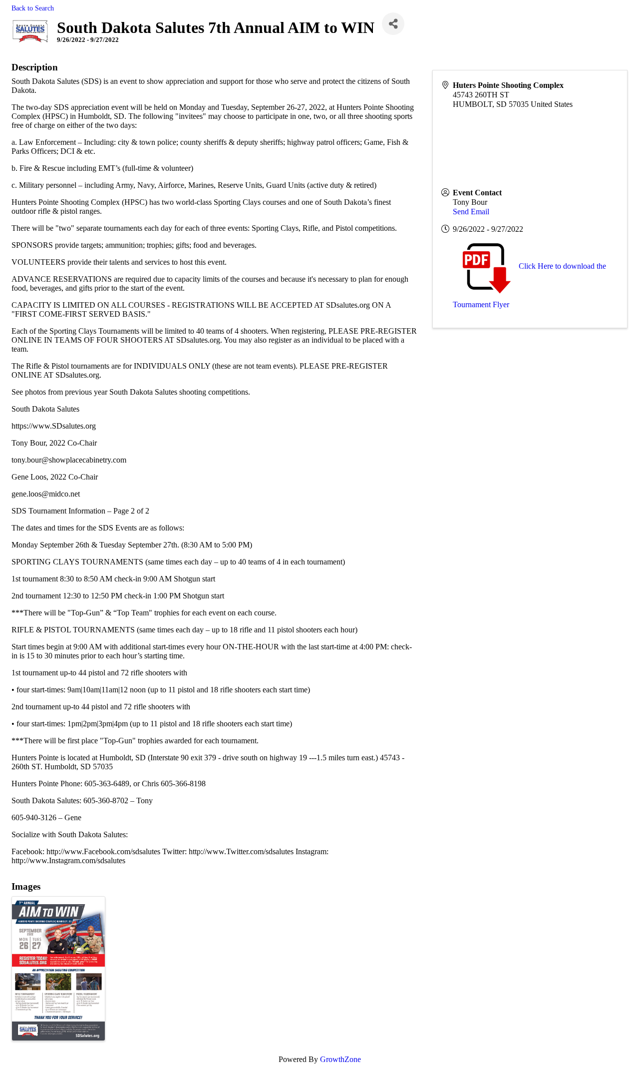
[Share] (393, 23)
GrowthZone (340, 1059)
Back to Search (32, 8)
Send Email (471, 211)
